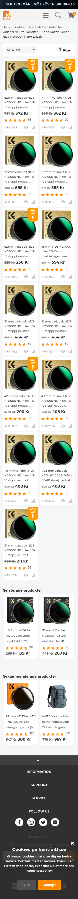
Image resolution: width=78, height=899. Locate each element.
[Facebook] (19, 822)
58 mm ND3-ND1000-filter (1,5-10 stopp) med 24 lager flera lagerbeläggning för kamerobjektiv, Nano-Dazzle (56, 252)
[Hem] (7, 15)
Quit (26, 885)
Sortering (13, 49)
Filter (67, 50)
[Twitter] (43, 822)
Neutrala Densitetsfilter (45, 27)
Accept (49, 885)
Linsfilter (19, 27)
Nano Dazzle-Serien (55, 32)
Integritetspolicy (39, 870)
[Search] (58, 15)
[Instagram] (31, 822)
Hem (6, 27)
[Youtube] (55, 822)
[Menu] (46, 15)
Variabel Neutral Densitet (20, 32)
